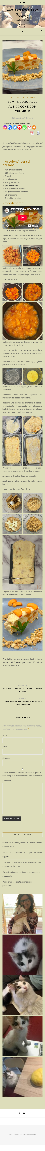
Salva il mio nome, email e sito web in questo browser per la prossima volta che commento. (22, 774)
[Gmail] (29, 127)
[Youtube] (19, 127)
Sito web (6, 758)
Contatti (33, 1134)
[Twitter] (14, 127)
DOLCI (12, 97)
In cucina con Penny (22, 12)
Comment (6, 780)
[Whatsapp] (24, 127)
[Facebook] (10, 127)
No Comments (28, 118)
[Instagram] (5, 127)
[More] (34, 127)
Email (5, 746)
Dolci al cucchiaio (26, 97)
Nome (5, 735)
